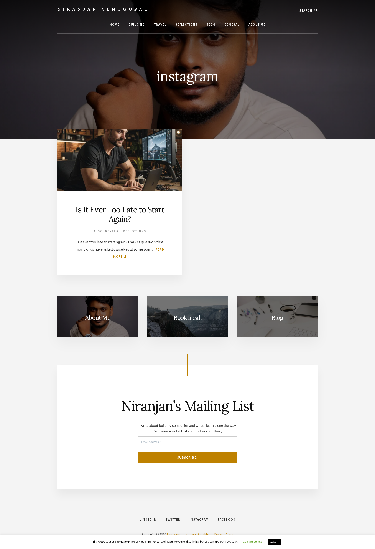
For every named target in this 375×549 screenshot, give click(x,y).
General (113, 231)
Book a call (188, 318)
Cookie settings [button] (252, 541)
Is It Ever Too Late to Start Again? (120, 214)
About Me (97, 318)
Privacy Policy (223, 534)
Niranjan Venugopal (103, 9)
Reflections (134, 231)
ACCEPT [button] (274, 542)
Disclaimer (174, 534)
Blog (98, 231)
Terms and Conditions (198, 534)
